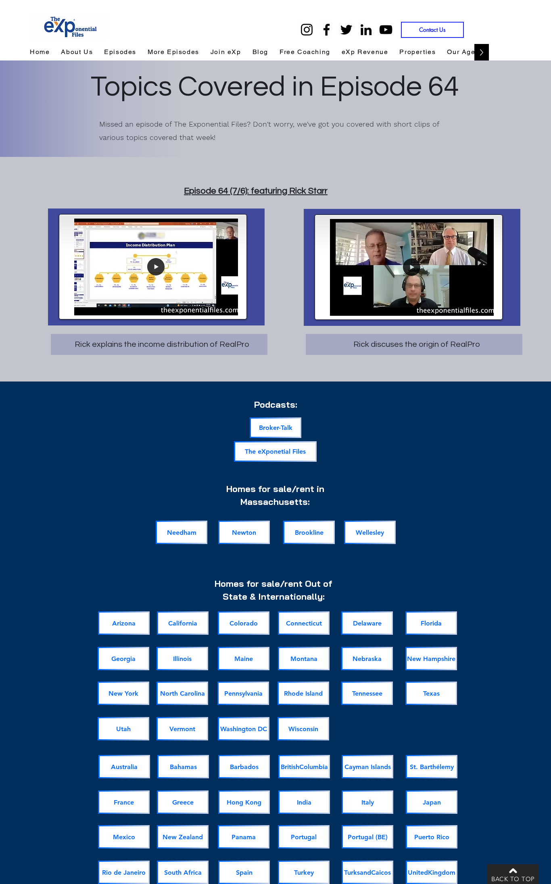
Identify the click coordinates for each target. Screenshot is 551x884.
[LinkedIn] (366, 30)
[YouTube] (386, 30)
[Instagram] (307, 30)
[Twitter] (346, 30)
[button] (365, 52)
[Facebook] (326, 30)
